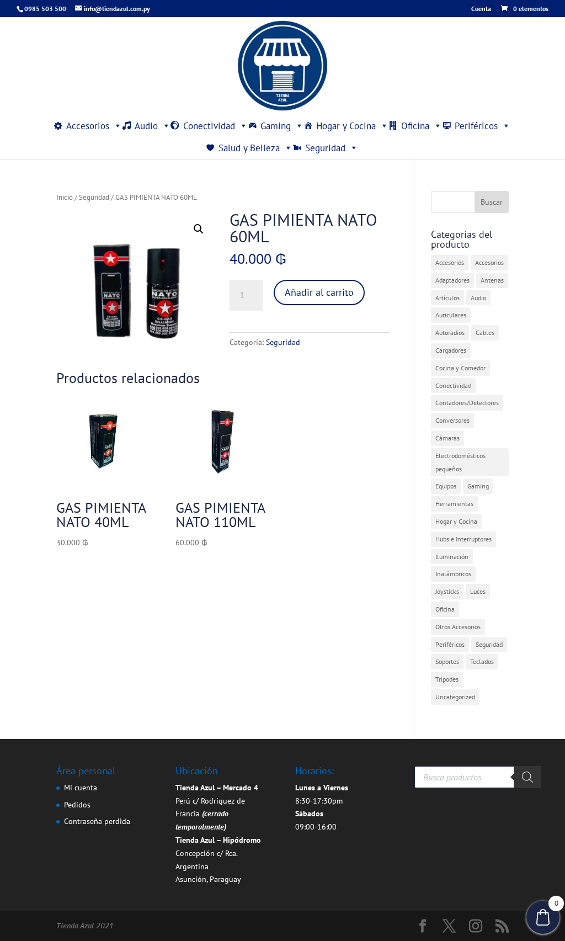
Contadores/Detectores (467, 402)
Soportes (447, 661)
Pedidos (77, 805)
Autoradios (450, 332)
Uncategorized (455, 697)
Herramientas (454, 503)
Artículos (447, 298)
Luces (478, 591)
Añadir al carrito (319, 292)
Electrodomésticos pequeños (460, 462)
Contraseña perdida (97, 821)
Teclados (482, 661)
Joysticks (447, 591)
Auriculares (450, 315)
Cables (485, 332)
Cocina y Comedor (460, 368)
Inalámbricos (453, 574)
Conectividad (209, 126)
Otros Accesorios (458, 627)
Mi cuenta (80, 788)
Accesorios (87, 126)
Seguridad (325, 148)
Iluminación (451, 556)
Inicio (64, 197)
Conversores (452, 420)
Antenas (492, 280)
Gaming (275, 126)
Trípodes (447, 679)
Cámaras (447, 438)
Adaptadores (452, 280)
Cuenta (481, 9)
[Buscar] (527, 777)
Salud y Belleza (249, 148)
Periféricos (476, 126)
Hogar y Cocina (346, 126)
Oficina (415, 126)
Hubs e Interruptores (463, 539)
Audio (146, 126)
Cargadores (450, 350)
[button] (199, 229)
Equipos (445, 486)
